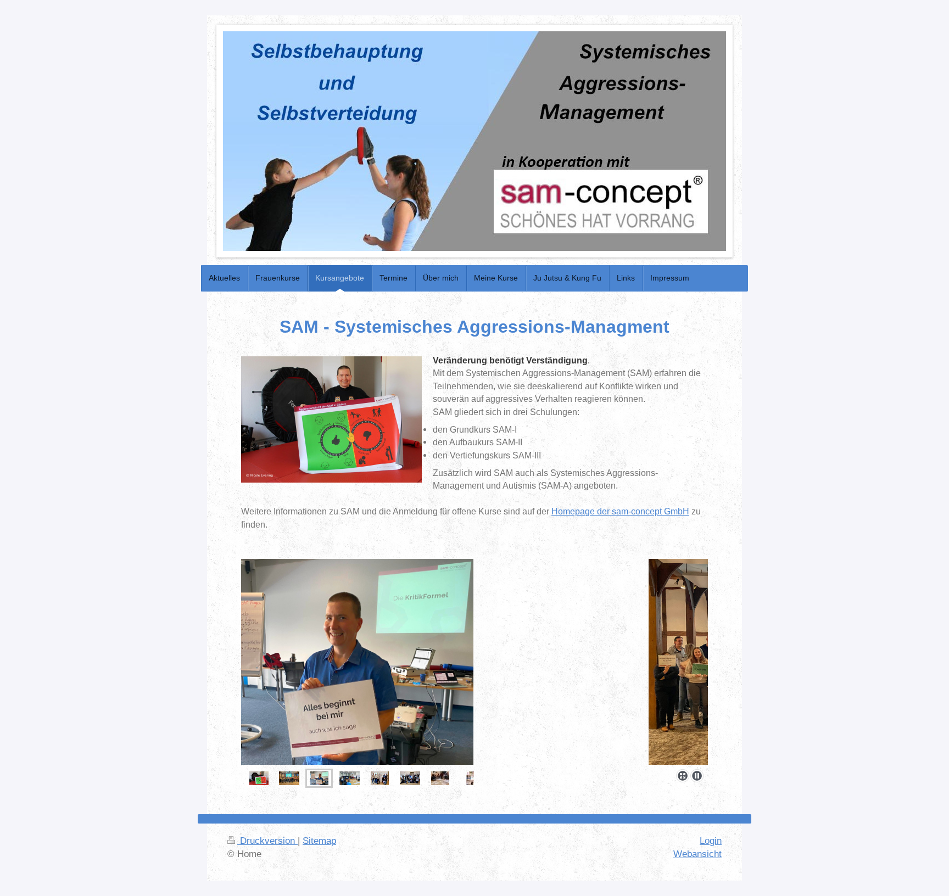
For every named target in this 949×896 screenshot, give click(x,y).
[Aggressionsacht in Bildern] (259, 778)
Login (711, 841)
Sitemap (319, 841)
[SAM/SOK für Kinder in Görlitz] (380, 778)
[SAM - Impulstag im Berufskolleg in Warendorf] (349, 778)
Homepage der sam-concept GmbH (620, 511)
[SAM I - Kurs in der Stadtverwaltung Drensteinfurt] (289, 778)
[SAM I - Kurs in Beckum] (474, 662)
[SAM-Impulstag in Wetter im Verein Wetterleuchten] (440, 778)
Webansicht (697, 854)
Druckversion (267, 841)
